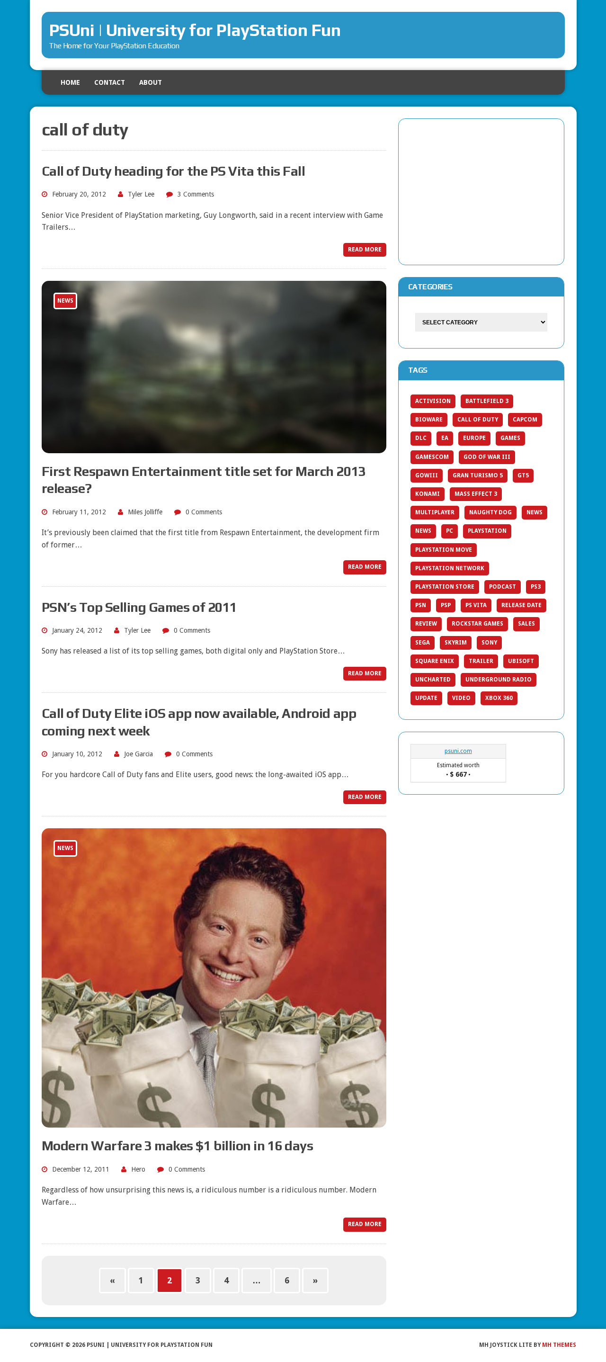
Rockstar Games (477, 623)
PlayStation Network (449, 568)
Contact (109, 82)
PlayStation (487, 531)
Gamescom (432, 457)
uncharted (433, 679)
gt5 (523, 475)
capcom (525, 419)
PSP (446, 605)
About (150, 82)
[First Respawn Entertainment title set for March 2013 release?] (214, 446)
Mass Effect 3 (475, 494)
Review (426, 623)
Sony (489, 642)
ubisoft (521, 661)
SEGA (422, 642)
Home (70, 82)
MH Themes (559, 1345)
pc (449, 531)
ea (444, 438)
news (423, 531)
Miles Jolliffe (145, 512)
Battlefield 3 (486, 401)
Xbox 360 (499, 698)
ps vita (476, 605)
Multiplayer (434, 512)
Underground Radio (498, 679)
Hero (138, 1169)
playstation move (443, 550)
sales (526, 623)
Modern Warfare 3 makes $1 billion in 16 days (177, 1145)
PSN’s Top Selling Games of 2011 (139, 607)
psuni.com (458, 751)
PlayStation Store (444, 586)
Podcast (502, 586)
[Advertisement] (481, 190)
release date (521, 605)
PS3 (536, 586)
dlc (421, 438)
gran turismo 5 (478, 475)
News (534, 512)
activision (433, 401)
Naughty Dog (490, 512)
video (461, 698)
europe (474, 438)
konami (427, 494)
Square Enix (434, 661)
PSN (420, 605)
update (426, 698)
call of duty (477, 419)
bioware (429, 419)
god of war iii (486, 457)
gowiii (426, 475)
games (510, 438)
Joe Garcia (138, 754)
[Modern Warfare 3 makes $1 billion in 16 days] (214, 1121)
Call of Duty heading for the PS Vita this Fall (173, 171)
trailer (481, 661)
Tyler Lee (141, 194)
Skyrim (456, 642)
